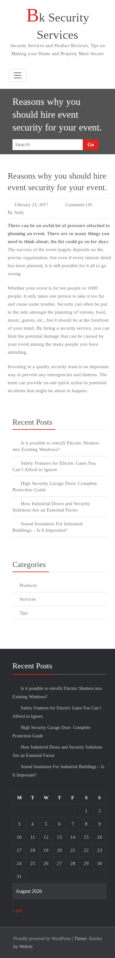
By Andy (16, 212)
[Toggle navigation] (18, 75)
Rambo (95, 938)
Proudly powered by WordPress (42, 938)
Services (27, 599)
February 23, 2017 (31, 204)
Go (91, 144)
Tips (23, 612)
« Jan (17, 910)
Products (28, 585)
